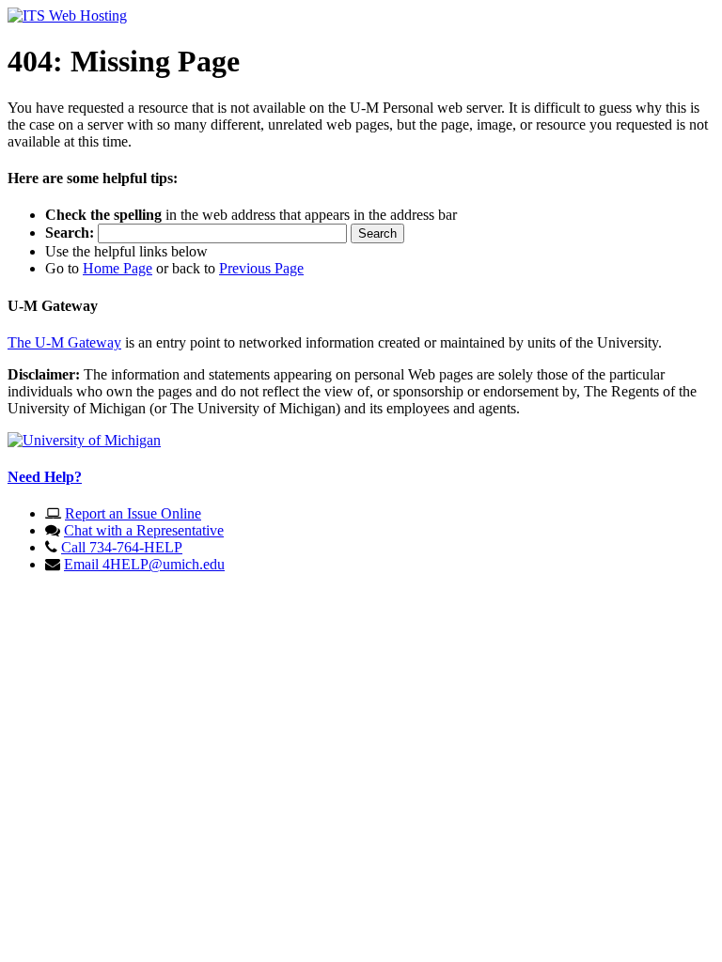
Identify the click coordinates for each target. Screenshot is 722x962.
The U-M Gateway (64, 342)
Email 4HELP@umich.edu (144, 564)
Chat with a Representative (144, 530)
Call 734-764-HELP (121, 547)
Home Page (117, 268)
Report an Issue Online (133, 513)
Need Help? (45, 477)
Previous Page (261, 268)
